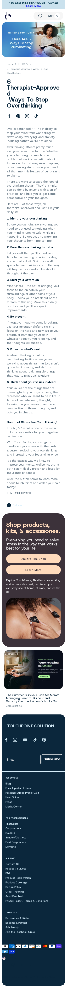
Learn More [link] (33, 570)
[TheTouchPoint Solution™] (8, 15)
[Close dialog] (58, 906)
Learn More (33, 6)
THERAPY (23, 63)
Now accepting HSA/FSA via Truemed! (33, 2)
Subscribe (52, 759)
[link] (33, 923)
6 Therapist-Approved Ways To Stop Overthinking (27, 71)
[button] (30, 16)
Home (10, 64)
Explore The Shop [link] (33, 559)
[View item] (6, 739)
